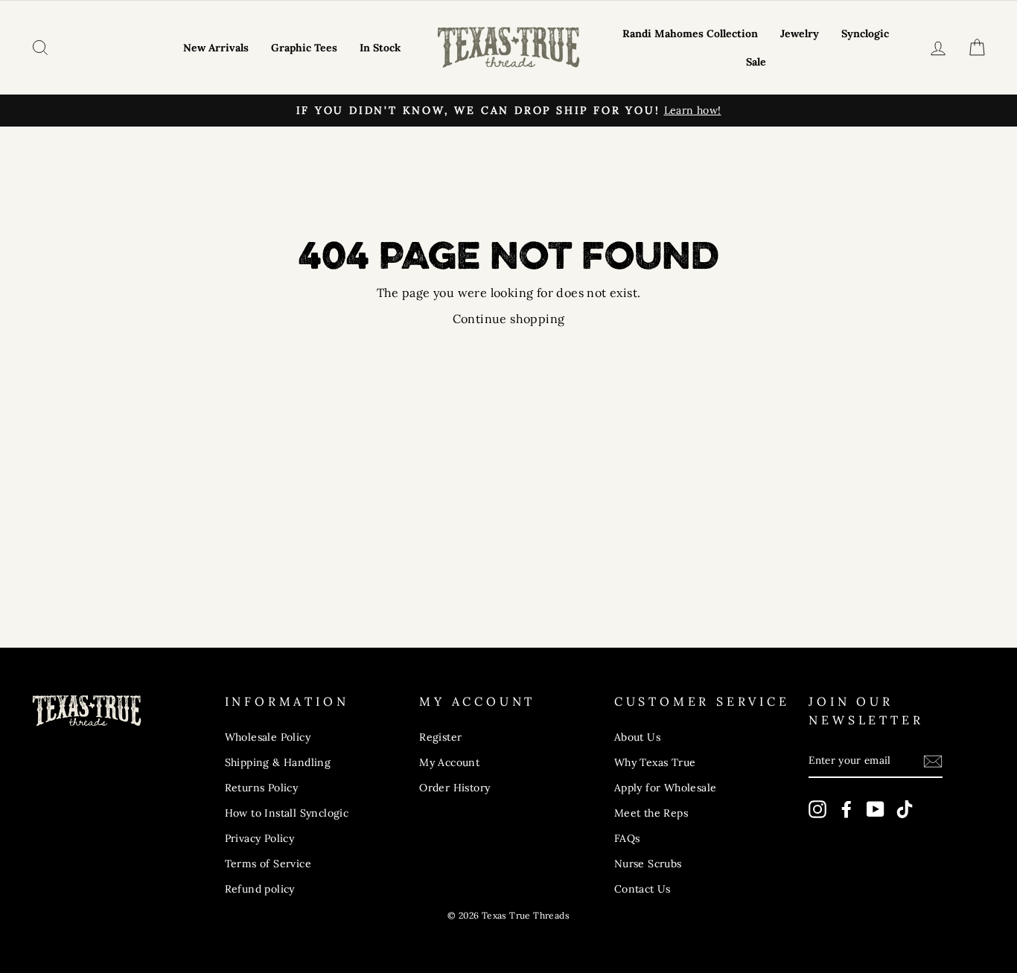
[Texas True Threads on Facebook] (846, 809)
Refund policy (260, 889)
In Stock (380, 47)
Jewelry (799, 33)
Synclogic (865, 33)
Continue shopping (509, 318)
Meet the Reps (651, 813)
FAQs (627, 838)
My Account (449, 762)
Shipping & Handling (278, 762)
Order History (454, 787)
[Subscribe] (933, 762)
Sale (756, 61)
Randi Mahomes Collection (690, 33)
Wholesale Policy (267, 737)
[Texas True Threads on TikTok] (905, 809)
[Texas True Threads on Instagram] (817, 809)
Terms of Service (268, 863)
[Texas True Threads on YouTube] (875, 809)
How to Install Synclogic (287, 813)
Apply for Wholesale (665, 787)
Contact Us (642, 889)
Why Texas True (655, 762)
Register (440, 737)
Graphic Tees (304, 47)
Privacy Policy (260, 838)
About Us (637, 737)
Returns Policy (262, 787)
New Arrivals (216, 47)
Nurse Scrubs (648, 863)
